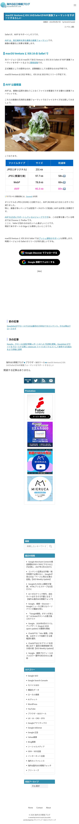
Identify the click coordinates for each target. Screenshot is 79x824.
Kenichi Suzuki (40, 817)
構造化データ (33, 689)
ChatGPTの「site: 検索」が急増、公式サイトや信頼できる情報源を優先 (39, 636)
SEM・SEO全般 (34, 751)
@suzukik (47, 817)
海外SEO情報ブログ (14, 362)
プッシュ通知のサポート (49, 238)
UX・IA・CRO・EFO (36, 718)
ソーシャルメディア (36, 746)
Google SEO (33, 675)
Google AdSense (35, 727)
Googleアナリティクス (37, 723)
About (48, 807)
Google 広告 (33, 732)
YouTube (31, 708)
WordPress (32, 704)
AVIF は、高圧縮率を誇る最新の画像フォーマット (26, 40)
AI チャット (32, 699)
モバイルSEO (33, 685)
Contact (39, 807)
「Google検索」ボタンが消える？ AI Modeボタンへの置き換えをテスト (39, 616)
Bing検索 (32, 741)
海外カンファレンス (36, 760)
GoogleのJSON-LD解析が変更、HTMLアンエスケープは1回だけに (39, 586)
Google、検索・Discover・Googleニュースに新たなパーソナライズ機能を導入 (39, 606)
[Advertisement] (39, 293)
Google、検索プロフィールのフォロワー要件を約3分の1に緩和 (39, 655)
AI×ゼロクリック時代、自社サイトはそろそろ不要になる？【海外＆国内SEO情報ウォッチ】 (40, 596)
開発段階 (34, 62)
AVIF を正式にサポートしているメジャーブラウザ (26, 217)
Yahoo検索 (32, 737)
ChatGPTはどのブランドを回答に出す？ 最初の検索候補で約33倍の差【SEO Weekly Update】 (40, 646)
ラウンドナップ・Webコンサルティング (45, 820)
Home (30, 807)
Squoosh (29, 196)
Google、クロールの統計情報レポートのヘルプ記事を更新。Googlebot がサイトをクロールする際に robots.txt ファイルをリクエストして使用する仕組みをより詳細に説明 (39, 347)
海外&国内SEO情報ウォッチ (39, 765)
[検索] (50, 546)
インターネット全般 (36, 756)
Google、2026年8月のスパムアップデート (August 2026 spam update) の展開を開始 (39, 626)
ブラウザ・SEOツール (35, 362)
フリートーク (33, 770)
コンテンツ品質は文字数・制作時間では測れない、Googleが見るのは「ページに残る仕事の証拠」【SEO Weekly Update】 (39, 575)
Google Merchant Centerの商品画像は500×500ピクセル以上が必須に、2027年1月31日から (39, 564)
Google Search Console (38, 680)
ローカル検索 (33, 694)
